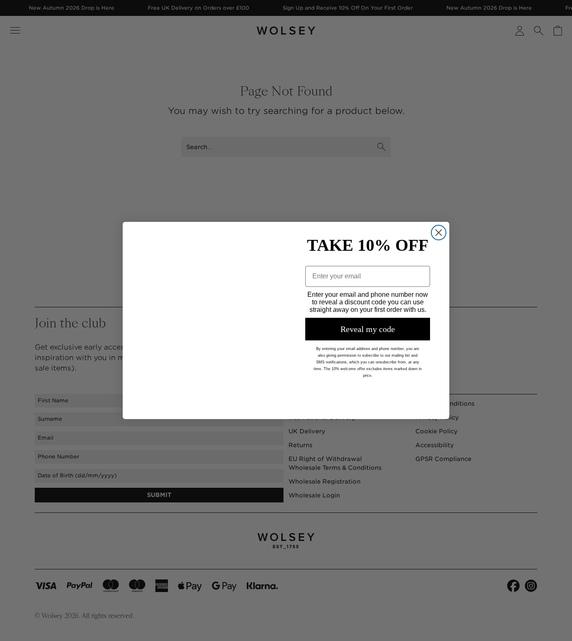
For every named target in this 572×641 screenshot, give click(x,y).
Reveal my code (367, 329)
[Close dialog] (438, 208)
